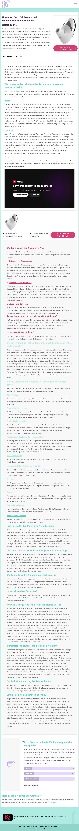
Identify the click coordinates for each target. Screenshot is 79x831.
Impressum (32, 829)
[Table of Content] (20, 56)
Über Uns (48, 829)
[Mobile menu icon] (75, 4)
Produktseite (52, 802)
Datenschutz (40, 829)
